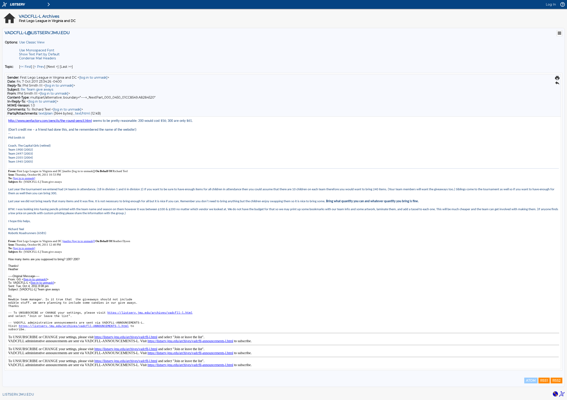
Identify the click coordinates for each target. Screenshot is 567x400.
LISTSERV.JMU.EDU (18, 394)
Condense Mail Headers (37, 58)
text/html (82, 113)
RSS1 (544, 381)
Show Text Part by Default (39, 54)
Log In (551, 4)
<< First (25, 67)
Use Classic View (32, 42)
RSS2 (556, 381)
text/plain (46, 113)
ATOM (531, 381)
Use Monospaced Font (36, 50)
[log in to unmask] (93, 78)
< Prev (39, 67)
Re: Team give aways (37, 89)
